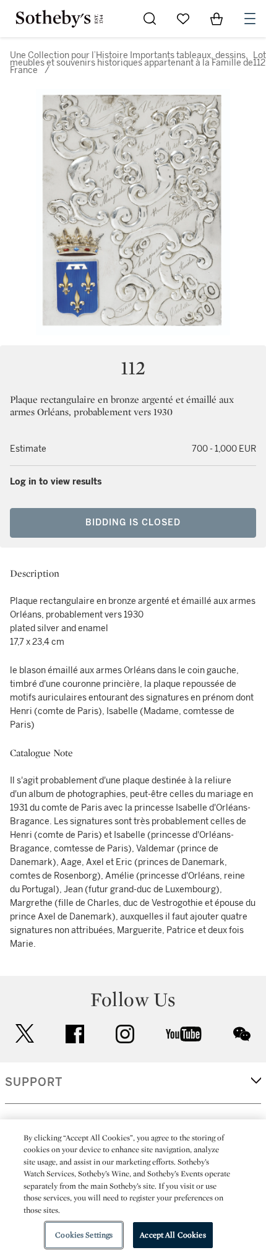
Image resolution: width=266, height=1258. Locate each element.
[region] (133, 1188)
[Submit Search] (150, 18)
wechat (242, 1034)
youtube (184, 1034)
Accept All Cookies (172, 1235)
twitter (24, 1033)
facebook (75, 1034)
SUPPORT (33, 1082)
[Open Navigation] (250, 18)
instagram (125, 1034)
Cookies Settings (84, 1235)
